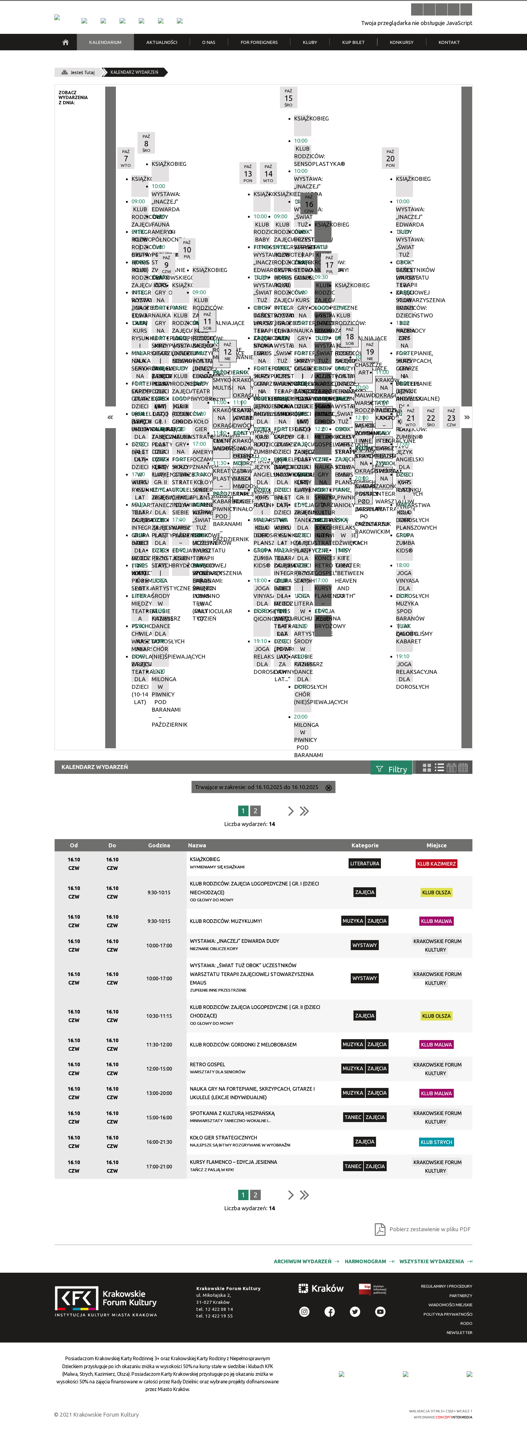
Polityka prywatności (448, 1314)
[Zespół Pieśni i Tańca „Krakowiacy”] (179, 20)
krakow (321, 1289)
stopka (108, 1301)
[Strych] (141, 20)
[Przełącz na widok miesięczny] (463, 767)
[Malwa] (84, 20)
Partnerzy (461, 1295)
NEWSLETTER (459, 1332)
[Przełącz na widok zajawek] (426, 767)
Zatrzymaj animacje (417, 9)
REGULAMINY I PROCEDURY (446, 1286)
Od (74, 845)
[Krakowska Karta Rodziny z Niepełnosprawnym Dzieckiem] (405, 1374)
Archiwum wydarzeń (303, 1261)
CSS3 (356, 1413)
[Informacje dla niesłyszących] (454, 9)
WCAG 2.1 (378, 1413)
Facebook (329, 1312)
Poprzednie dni (110, 417)
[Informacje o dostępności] (429, 9)
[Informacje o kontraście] (466, 9)
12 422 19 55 (219, 1315)
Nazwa (197, 845)
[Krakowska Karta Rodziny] (341, 1374)
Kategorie (365, 845)
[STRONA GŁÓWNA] (65, 42)
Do (112, 845)
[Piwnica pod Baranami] (160, 20)
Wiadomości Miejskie (450, 1304)
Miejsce (437, 845)
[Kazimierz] (122, 20)
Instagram (304, 1312)
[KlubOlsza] (103, 20)
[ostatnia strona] (304, 811)
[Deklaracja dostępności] (441, 9)
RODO (466, 1323)
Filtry (398, 769)
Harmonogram (365, 1261)
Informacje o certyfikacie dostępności (269, 1414)
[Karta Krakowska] (469, 1374)
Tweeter (355, 1312)
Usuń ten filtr (328, 788)
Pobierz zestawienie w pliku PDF (430, 1229)
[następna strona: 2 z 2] (291, 811)
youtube (380, 1312)
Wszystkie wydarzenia (432, 1261)
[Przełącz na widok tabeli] (439, 767)
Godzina (159, 845)
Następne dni (466, 417)
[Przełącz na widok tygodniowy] (451, 767)
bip (373, 1291)
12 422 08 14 (219, 1309)
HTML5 (346, 1413)
